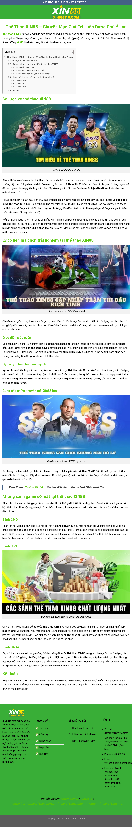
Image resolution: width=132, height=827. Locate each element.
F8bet (92, 804)
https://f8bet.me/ (111, 804)
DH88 (32, 824)
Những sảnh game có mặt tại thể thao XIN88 (33, 77)
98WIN (4, 824)
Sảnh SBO (20, 83)
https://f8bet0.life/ (70, 804)
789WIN (57, 824)
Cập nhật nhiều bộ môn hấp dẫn (30, 70)
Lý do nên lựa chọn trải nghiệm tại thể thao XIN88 (35, 64)
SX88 (40, 824)
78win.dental (69, 799)
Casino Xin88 (33, 487)
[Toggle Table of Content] (69, 52)
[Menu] (4, 12)
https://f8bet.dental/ (41, 804)
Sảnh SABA (21, 87)
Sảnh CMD (21, 80)
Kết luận (15, 90)
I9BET (13, 824)
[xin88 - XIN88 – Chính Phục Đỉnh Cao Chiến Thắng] (66, 12)
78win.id (86, 799)
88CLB (23, 824)
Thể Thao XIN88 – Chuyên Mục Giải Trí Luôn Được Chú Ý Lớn (40, 57)
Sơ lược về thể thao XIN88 (24, 60)
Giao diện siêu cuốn (25, 67)
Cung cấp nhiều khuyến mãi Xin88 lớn (33, 74)
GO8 (67, 824)
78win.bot (18, 804)
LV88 (48, 824)
